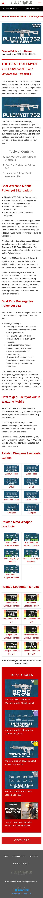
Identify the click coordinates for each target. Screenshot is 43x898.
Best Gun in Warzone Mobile (11, 544)
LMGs (31, 487)
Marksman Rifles (11, 500)
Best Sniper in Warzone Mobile (31, 544)
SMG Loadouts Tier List (11, 620)
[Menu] (40, 3)
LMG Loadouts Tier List (31, 620)
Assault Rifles (11, 474)
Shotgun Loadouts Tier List (12, 652)
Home (5, 16)
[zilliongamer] (21, 3)
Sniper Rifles (31, 500)
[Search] (3, 3)
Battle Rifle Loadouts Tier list (31, 604)
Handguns (31, 513)
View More (21, 840)
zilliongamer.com (29, 881)
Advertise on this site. (21, 893)
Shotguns (11, 513)
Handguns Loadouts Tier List (31, 652)
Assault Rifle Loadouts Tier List (11, 604)
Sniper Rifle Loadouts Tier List (11, 636)
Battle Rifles (31, 474)
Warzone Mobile (18, 16)
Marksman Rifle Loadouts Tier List (31, 636)
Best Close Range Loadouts (31, 560)
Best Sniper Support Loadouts (11, 576)
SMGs (11, 487)
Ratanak (28, 51)
